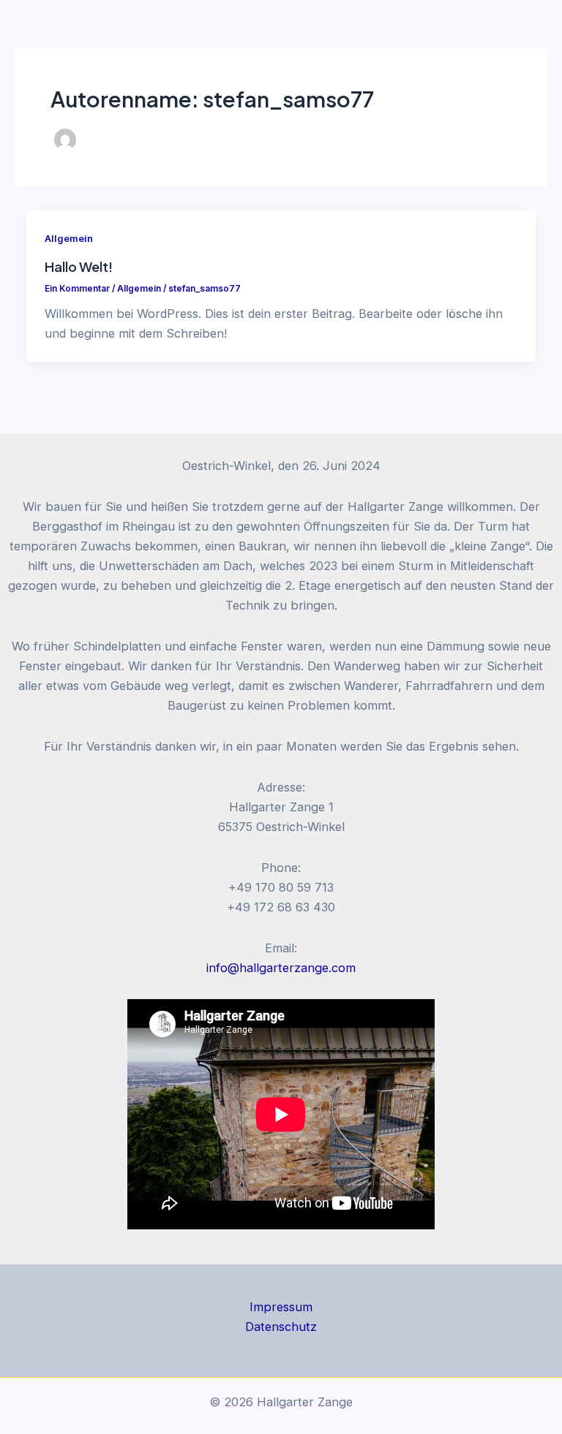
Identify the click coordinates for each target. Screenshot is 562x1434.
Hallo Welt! (79, 266)
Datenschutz (281, 1326)
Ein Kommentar (77, 289)
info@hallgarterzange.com (281, 967)
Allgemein (69, 238)
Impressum (281, 1307)
